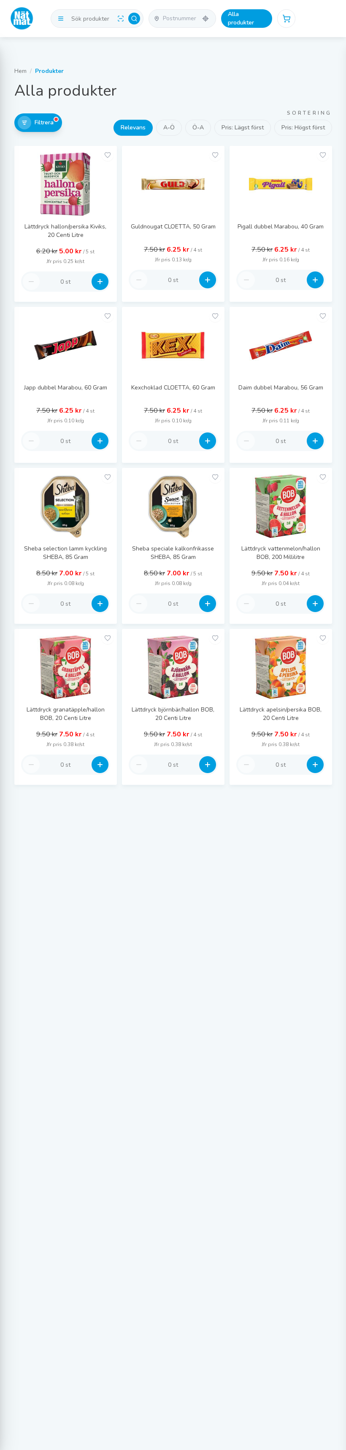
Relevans (133, 128)
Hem (20, 71)
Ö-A (198, 128)
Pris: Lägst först (243, 128)
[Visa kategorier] (61, 18)
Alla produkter (241, 18)
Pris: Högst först (303, 128)
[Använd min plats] (205, 18)
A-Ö (169, 128)
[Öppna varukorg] (286, 18)
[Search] (134, 18)
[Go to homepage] (22, 18)
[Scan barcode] (121, 18)
